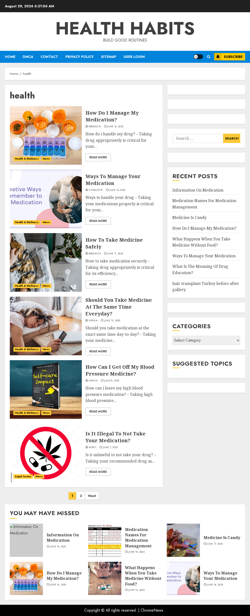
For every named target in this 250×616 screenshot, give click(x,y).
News (46, 159)
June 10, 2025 (112, 320)
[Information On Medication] (26, 540)
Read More (98, 157)
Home (10, 56)
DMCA (28, 56)
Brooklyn (95, 126)
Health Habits (125, 28)
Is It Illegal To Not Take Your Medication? (115, 437)
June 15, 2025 (136, 590)
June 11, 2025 (115, 253)
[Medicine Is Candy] (183, 540)
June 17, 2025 (215, 544)
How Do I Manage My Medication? (112, 116)
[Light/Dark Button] (198, 56)
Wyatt (92, 447)
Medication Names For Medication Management (138, 538)
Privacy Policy (79, 56)
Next (92, 495)
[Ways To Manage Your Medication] (46, 199)
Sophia (93, 320)
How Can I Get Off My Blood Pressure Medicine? (119, 370)
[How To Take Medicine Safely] (46, 262)
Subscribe (233, 56)
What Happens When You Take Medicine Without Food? (143, 576)
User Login (134, 56)
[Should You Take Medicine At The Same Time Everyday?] (46, 326)
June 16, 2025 (115, 126)
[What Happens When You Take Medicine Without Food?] (104, 578)
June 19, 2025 (58, 546)
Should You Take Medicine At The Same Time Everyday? (118, 307)
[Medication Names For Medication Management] (104, 540)
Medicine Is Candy (189, 217)
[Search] (209, 57)
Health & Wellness (27, 159)
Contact (49, 56)
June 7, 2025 (110, 447)
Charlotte (96, 190)
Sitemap (108, 56)
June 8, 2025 (111, 380)
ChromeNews (152, 610)
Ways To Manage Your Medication (113, 179)
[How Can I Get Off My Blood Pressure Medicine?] (46, 389)
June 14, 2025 (117, 190)
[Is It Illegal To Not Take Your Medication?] (46, 453)
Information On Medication (197, 190)
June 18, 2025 (136, 552)
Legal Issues (23, 476)
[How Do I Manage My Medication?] (46, 135)
